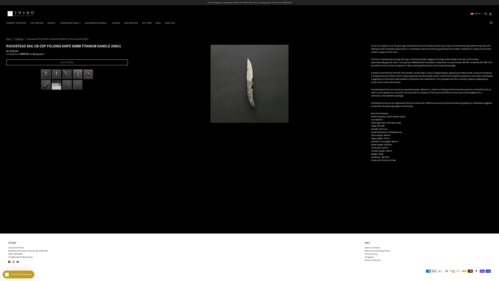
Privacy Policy (371, 254)
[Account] (490, 13)
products (19, 39)
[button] (67, 54)
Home (8, 39)
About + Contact (372, 247)
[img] (485, 13)
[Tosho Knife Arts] (20, 13)
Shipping (369, 257)
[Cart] (491, 23)
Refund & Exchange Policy (377, 251)
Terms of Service (372, 260)
